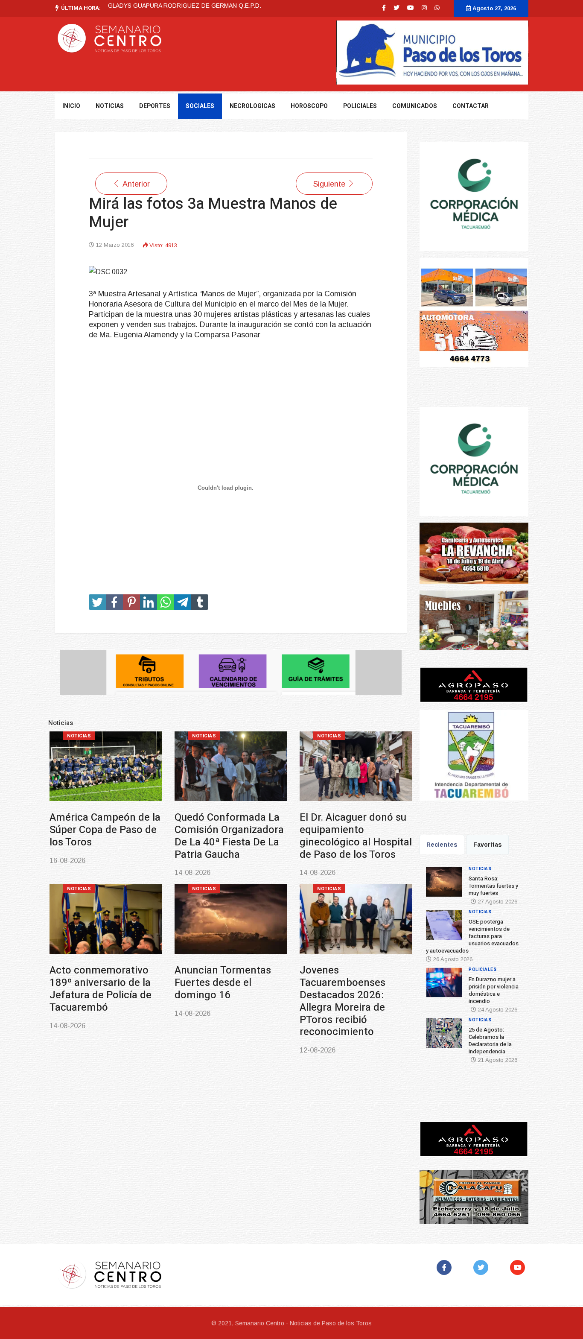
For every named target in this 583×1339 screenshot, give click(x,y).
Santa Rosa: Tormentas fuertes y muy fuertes (493, 885)
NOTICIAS (110, 106)
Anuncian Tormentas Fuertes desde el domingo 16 (223, 983)
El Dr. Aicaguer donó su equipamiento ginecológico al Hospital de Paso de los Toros (356, 836)
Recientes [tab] (442, 844)
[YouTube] (519, 1267)
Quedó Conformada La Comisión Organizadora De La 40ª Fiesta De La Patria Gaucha (229, 836)
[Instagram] (424, 7)
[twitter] (396, 7)
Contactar (470, 106)
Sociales (200, 106)
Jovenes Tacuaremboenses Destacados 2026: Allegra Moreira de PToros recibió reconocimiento (342, 1001)
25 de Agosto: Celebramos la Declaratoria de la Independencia (490, 1040)
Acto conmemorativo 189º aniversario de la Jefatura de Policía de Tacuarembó (101, 988)
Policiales (360, 106)
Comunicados (414, 106)
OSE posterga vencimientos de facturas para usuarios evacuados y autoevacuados (472, 936)
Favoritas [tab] (487, 844)
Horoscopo (309, 106)
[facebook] (384, 7)
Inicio (71, 106)
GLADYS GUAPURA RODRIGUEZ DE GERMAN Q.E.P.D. (184, 6)
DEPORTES (154, 106)
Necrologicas (252, 106)
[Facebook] (446, 1267)
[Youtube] (410, 7)
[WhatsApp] (437, 7)
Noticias (79, 736)
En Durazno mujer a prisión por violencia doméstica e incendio (494, 990)
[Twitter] (482, 1267)
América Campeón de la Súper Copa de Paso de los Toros (105, 830)
